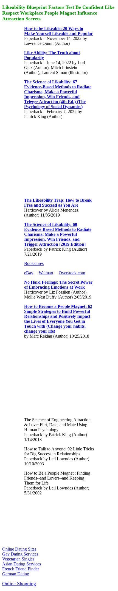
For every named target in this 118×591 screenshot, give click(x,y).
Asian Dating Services (21, 564)
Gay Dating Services (20, 554)
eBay (28, 272)
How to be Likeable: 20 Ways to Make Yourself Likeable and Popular (58, 31)
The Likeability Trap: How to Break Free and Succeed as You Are (58, 202)
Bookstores (34, 263)
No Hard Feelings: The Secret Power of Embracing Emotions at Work (58, 284)
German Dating (15, 573)
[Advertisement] (65, 158)
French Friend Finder (20, 569)
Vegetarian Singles (18, 559)
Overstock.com (72, 272)
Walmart (46, 272)
